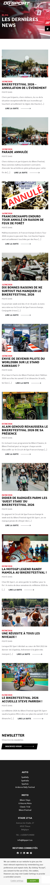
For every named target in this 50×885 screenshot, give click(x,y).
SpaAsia (25, 784)
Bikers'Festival (25, 810)
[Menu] (45, 3)
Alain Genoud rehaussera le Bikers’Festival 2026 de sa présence (25, 430)
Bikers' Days (25, 800)
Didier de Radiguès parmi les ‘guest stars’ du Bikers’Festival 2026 (24, 501)
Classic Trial (25, 807)
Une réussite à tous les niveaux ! (21, 635)
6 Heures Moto (25, 803)
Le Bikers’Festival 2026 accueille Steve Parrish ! (22, 699)
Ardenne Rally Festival (25, 787)
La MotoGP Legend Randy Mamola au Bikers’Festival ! (24, 570)
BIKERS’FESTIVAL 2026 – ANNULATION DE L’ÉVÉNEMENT (24, 86)
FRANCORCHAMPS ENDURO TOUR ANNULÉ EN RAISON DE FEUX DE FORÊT (23, 220)
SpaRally (25, 777)
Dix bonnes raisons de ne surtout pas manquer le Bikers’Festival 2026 (22, 291)
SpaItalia (25, 780)
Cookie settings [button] (17, 881)
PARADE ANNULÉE (15, 152)
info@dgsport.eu (25, 840)
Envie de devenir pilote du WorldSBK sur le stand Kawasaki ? (23, 362)
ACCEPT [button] (33, 881)
